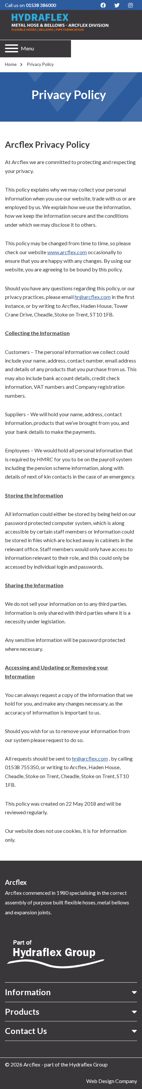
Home (11, 64)
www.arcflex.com (67, 252)
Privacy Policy (40, 64)
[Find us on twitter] (117, 5)
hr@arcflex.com (93, 297)
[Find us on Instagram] (130, 5)
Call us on (30, 5)
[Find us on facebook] (103, 5)
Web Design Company (111, 1081)
